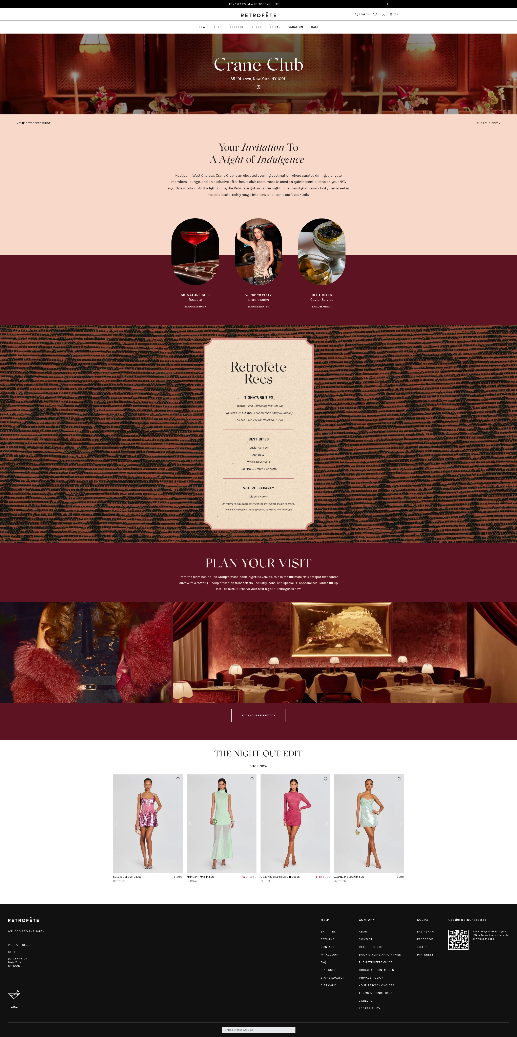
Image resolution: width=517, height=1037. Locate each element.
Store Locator (333, 977)
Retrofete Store (373, 947)
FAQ (324, 962)
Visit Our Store (19, 945)
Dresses (236, 27)
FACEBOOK (425, 939)
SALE (315, 27)
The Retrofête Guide (375, 962)
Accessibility (369, 1008)
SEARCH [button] (364, 14)
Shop (217, 27)
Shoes (256, 27)
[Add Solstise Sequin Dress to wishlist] (178, 779)
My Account (330, 954)
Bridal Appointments (376, 970)
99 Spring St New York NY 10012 (17, 962)
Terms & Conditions (375, 993)
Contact (327, 947)
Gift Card (328, 985)
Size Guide (329, 970)
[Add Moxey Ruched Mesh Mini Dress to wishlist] (325, 779)
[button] (393, 14)
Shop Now (258, 766)
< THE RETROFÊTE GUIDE (34, 123)
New (202, 27)
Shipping (328, 931)
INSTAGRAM (425, 931)
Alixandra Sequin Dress (349, 876)
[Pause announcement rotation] (388, 4)
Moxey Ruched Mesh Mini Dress (280, 876)
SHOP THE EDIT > (488, 123)
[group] (195, 264)
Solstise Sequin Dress (127, 876)
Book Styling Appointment (381, 954)
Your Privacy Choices (376, 985)
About (364, 931)
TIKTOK (422, 947)
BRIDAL (275, 27)
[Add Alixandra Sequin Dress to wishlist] (399, 779)
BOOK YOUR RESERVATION (258, 715)
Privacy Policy (371, 977)
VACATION (295, 27)
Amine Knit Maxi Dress (200, 876)
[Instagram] (258, 87)
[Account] (383, 14)
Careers (365, 1000)
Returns (327, 939)
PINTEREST (425, 954)
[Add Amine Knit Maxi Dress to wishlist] (251, 779)
